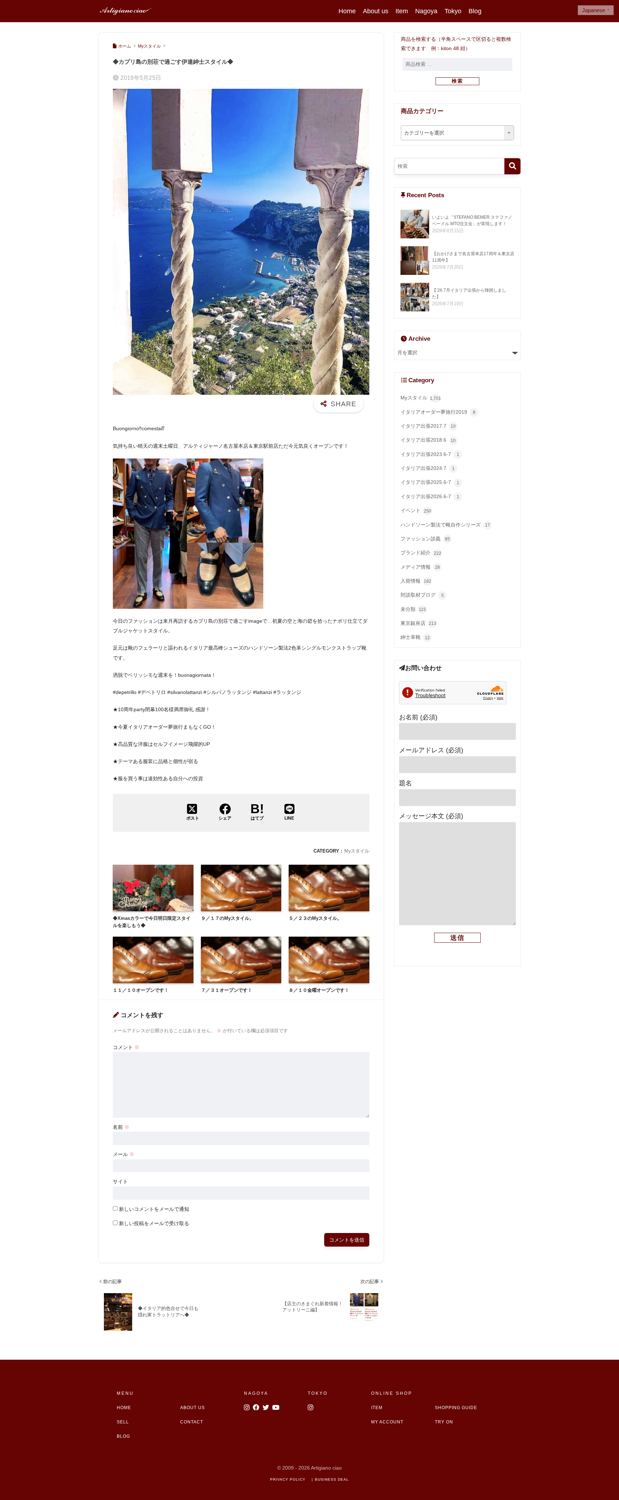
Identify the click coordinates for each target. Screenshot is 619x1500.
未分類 (413, 609)
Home (347, 11)
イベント (415, 510)
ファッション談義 (425, 539)
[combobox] (457, 132)
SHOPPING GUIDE (456, 1407)
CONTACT (191, 1421)
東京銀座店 (418, 623)
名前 (121, 1127)
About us (375, 11)
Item (401, 11)
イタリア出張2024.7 (427, 468)
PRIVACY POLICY (288, 1479)
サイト (120, 1181)
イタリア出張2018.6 (428, 440)
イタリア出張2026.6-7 (429, 496)
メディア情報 (420, 567)
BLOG (123, 1436)
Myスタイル (356, 851)
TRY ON (444, 1421)
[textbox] (457, 133)
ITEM (377, 1407)
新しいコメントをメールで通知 (154, 1209)
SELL (123, 1421)
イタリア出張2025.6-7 (429, 482)
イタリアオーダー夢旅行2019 (437, 412)
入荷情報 (415, 581)
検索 (457, 81)
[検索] (512, 166)
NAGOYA (256, 1393)
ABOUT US (192, 1407)
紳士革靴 (415, 637)
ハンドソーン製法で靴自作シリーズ (445, 525)
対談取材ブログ (422, 595)
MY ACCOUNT (387, 1421)
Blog (475, 11)
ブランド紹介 (420, 552)
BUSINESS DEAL (332, 1479)
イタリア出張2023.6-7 (429, 454)
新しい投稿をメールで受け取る (154, 1223)
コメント (126, 1047)
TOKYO (318, 1393)
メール (123, 1154)
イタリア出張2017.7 (428, 426)
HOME (124, 1407)
